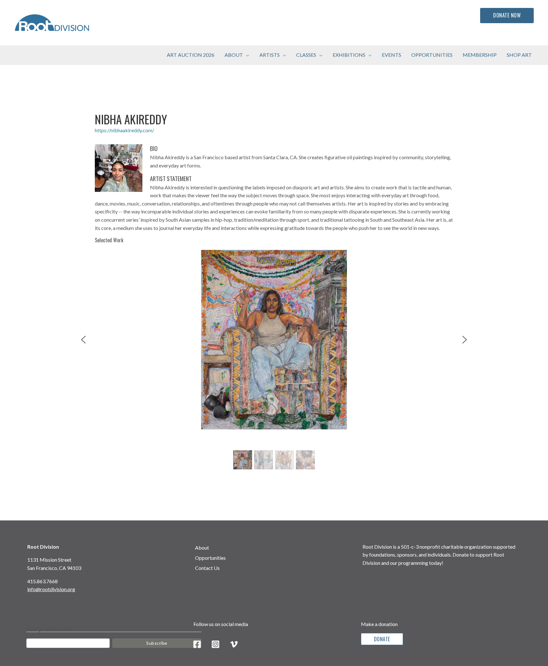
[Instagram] (215, 644)
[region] (274, 360)
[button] (246, 54)
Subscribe (156, 643)
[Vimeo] (234, 644)
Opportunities (210, 558)
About (202, 548)
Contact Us (207, 568)
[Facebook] (197, 644)
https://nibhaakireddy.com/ (124, 130)
